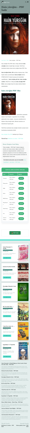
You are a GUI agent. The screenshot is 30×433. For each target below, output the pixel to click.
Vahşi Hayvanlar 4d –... (8, 326)
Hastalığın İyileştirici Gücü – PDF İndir (10, 377)
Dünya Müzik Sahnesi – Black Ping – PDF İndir (12, 402)
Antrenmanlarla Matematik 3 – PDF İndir (10, 414)
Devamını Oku (7, 257)
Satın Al (21, 178)
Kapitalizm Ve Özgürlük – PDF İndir (9, 395)
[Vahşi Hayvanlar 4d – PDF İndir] (23, 331)
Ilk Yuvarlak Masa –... (8, 306)
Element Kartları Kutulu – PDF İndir (9, 370)
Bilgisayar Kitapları (7, 250)
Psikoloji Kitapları (7, 289)
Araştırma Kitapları (7, 308)
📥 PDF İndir (15, 233)
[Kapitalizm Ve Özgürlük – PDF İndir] (23, 351)
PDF (8, 60)
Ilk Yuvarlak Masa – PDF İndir (8, 383)
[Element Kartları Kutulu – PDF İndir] (23, 272)
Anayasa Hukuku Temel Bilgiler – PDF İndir (11, 408)
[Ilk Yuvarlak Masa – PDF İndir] (23, 311)
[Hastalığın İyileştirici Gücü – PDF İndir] (23, 292)
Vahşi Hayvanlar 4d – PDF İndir (8, 389)
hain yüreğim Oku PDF (6, 134)
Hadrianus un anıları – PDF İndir (15, 138)
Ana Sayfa (3, 60)
